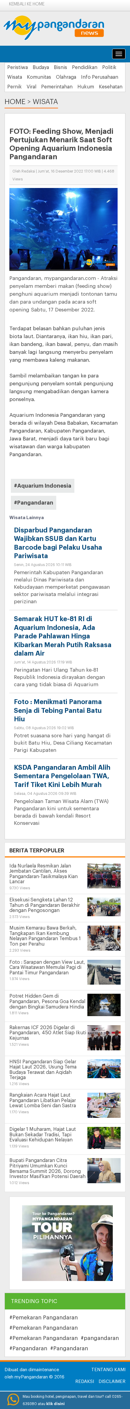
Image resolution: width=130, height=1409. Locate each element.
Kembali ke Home (26, 4)
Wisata (14, 77)
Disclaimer (112, 1381)
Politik (109, 67)
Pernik (14, 86)
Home (15, 101)
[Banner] (67, 1243)
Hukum (85, 86)
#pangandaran (100, 1338)
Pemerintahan (57, 86)
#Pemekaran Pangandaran (43, 1317)
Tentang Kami (108, 1370)
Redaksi (84, 1381)
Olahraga (66, 77)
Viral (31, 86)
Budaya (41, 67)
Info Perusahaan (99, 77)
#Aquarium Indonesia (42, 486)
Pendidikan (84, 67)
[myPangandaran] (61, 27)
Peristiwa (17, 67)
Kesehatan (110, 86)
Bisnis (60, 67)
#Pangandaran (33, 502)
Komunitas (39, 77)
